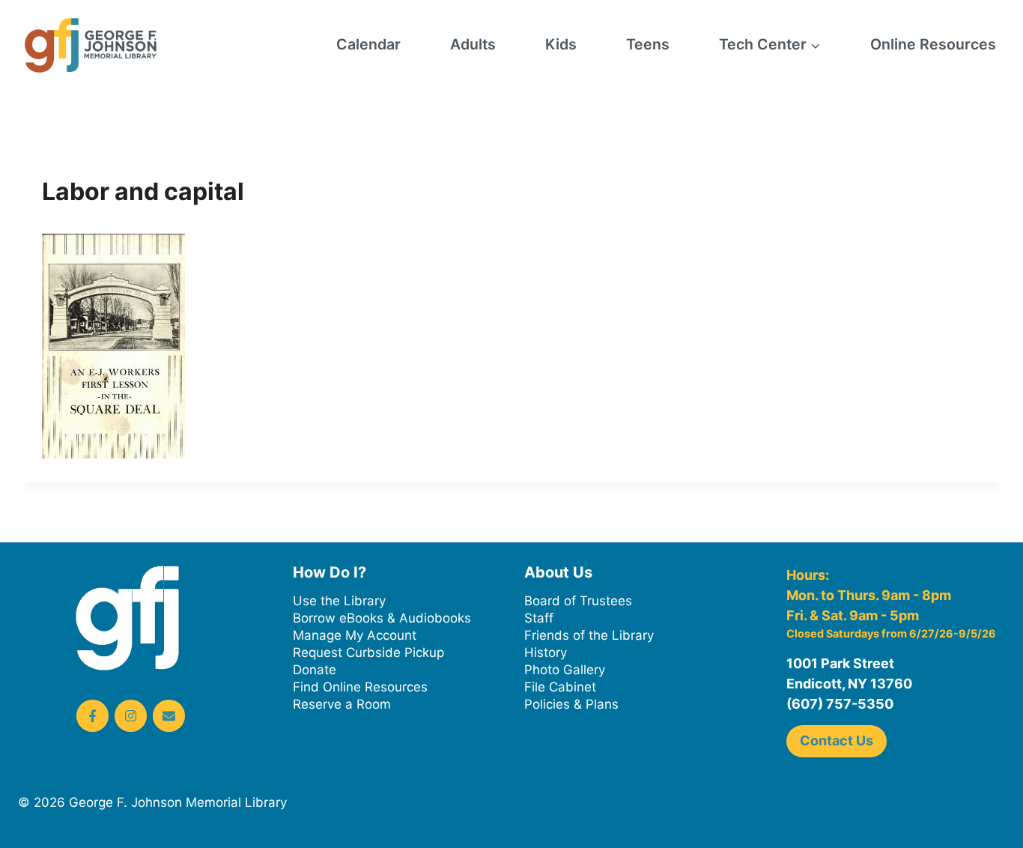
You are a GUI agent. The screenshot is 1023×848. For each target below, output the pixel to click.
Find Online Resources (360, 686)
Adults (473, 44)
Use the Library (339, 600)
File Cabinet (560, 686)
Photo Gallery (564, 669)
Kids (561, 44)
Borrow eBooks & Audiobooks (382, 618)
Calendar (368, 44)
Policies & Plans (571, 704)
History (545, 652)
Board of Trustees (578, 600)
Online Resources (933, 44)
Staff (538, 618)
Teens (648, 44)
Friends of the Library (589, 635)
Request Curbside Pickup (368, 652)
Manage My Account (354, 635)
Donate (314, 669)
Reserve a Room (342, 704)
